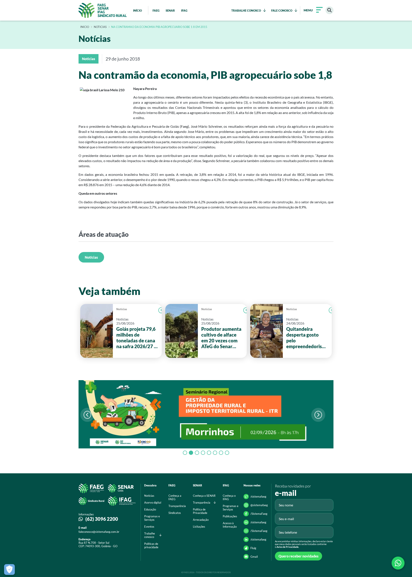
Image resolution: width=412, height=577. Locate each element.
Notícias (91, 257)
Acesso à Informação (230, 524)
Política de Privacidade (200, 511)
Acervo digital (152, 502)
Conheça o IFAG (229, 497)
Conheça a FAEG (174, 497)
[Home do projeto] (103, 10)
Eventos (149, 526)
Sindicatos (174, 513)
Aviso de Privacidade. (288, 546)
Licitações (199, 526)
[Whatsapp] (398, 563)
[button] (318, 415)
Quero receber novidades (298, 556)
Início (84, 27)
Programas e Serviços (152, 518)
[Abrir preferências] (9, 569)
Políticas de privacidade (151, 545)
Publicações (230, 516)
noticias (100, 27)
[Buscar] (329, 10)
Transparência (177, 506)
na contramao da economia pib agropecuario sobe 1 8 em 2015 (159, 27)
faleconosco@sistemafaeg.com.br (99, 531)
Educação (150, 509)
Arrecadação (201, 519)
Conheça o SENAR (204, 495)
